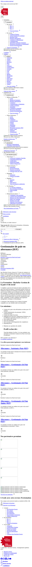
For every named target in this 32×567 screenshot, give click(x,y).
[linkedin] (6, 559)
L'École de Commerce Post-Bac (18, 158)
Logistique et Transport (15, 108)
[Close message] (2, 7)
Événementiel (13, 132)
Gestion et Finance (14, 34)
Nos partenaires (10, 513)
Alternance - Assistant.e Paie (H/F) (14, 348)
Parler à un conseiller (15, 199)
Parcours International (12, 531)
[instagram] (4, 559)
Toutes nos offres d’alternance (11, 239)
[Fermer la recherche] (2, 220)
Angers (2, 265)
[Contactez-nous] (1, 231)
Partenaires (12, 167)
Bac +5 (12, 28)
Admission (12, 175)
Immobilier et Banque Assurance (18, 42)
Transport (12, 130)
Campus (6, 54)
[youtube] (10, 559)
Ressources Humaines (15, 109)
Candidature (6, 216)
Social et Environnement (16, 45)
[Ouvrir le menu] (2, 16)
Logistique (12, 126)
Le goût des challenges (15, 187)
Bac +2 (12, 26)
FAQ (11, 191)
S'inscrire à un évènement (16, 202)
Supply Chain (13, 129)
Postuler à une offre (14, 200)
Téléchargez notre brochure (9, 211)
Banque (12, 118)
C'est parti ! (18, 229)
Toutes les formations (12, 523)
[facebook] (2, 559)
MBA (11, 181)
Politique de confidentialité (10, 553)
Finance (12, 122)
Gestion (12, 123)
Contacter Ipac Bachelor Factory (18, 196)
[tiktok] (8, 559)
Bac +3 (12, 27)
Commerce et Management (16, 40)
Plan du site (6, 555)
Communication (14, 41)
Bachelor (12, 179)
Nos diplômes (10, 512)
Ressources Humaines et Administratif (19, 44)
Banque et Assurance (15, 100)
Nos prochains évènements (16, 189)
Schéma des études (14, 162)
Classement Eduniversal (16, 159)
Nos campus (10, 510)
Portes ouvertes (6, 214)
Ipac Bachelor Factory (12, 509)
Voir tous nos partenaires (7, 494)
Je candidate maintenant (6, 339)
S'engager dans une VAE (16, 171)
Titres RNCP (13, 182)
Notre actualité (13, 190)
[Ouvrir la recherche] (2, 218)
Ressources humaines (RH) (16, 128)
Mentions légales (8, 551)
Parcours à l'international (13, 144)
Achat (11, 98)
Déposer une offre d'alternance (17, 198)
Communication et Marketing (17, 104)
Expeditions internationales (13, 145)
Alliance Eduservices (15, 163)
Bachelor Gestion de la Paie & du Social (10, 257)
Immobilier (12, 107)
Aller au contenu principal (7, 1)
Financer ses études (14, 176)
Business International (15, 38)
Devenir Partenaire (14, 168)
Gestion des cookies (9, 554)
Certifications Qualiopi (12, 527)
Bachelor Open (13, 37)
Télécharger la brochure (16, 203)
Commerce (12, 102)
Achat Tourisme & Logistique (17, 35)
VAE (8, 532)
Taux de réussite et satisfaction (17, 184)
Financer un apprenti (15, 170)
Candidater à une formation (16, 195)
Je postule (3, 269)
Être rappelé (6, 233)
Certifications (13, 161)
